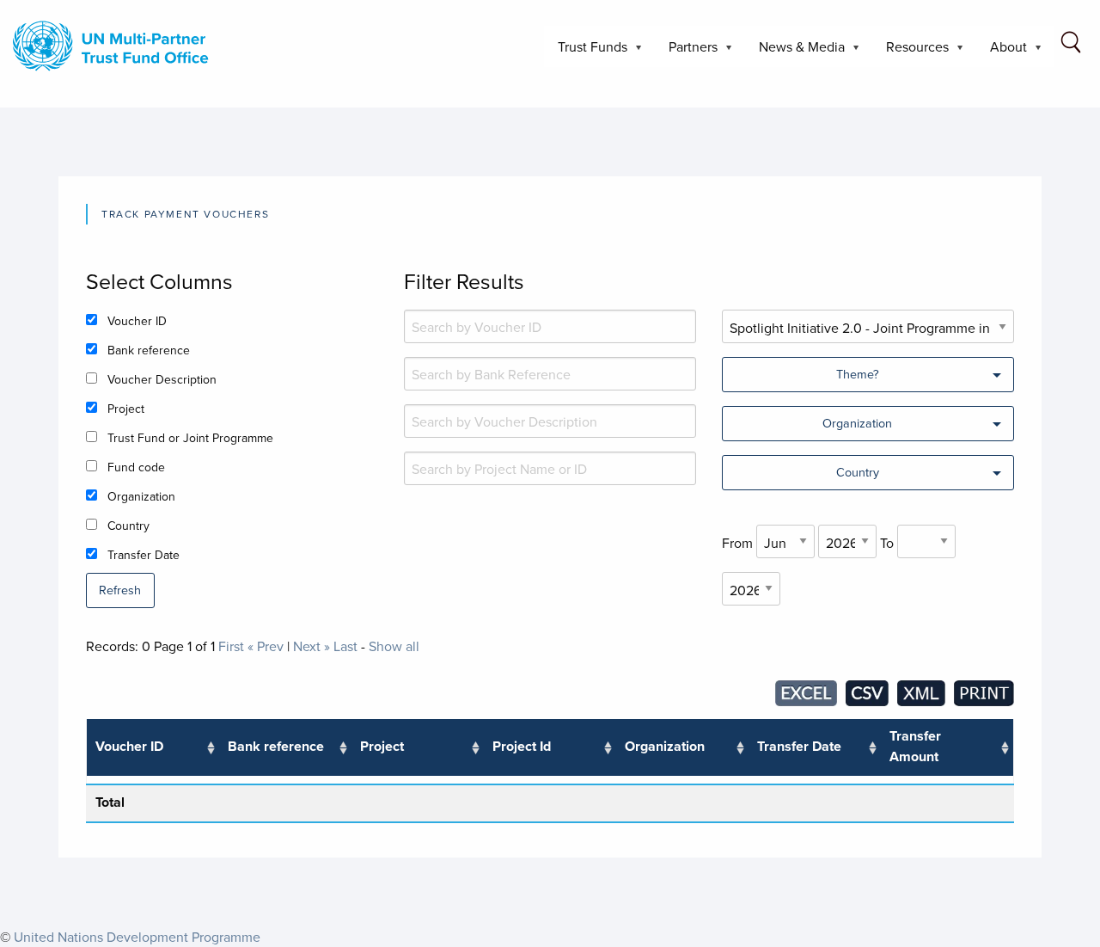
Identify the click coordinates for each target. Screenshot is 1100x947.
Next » (311, 645)
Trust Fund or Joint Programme (190, 437)
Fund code (136, 467)
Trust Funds (585, 52)
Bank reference (148, 350)
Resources (910, 52)
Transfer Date (143, 554)
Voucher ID (137, 320)
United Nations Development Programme (137, 936)
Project (125, 408)
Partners (686, 52)
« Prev (266, 645)
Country (128, 525)
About (1001, 52)
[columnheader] (153, 747)
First (231, 645)
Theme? (857, 374)
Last (345, 645)
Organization (141, 496)
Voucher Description (162, 379)
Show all (394, 645)
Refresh (120, 590)
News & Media (795, 52)
